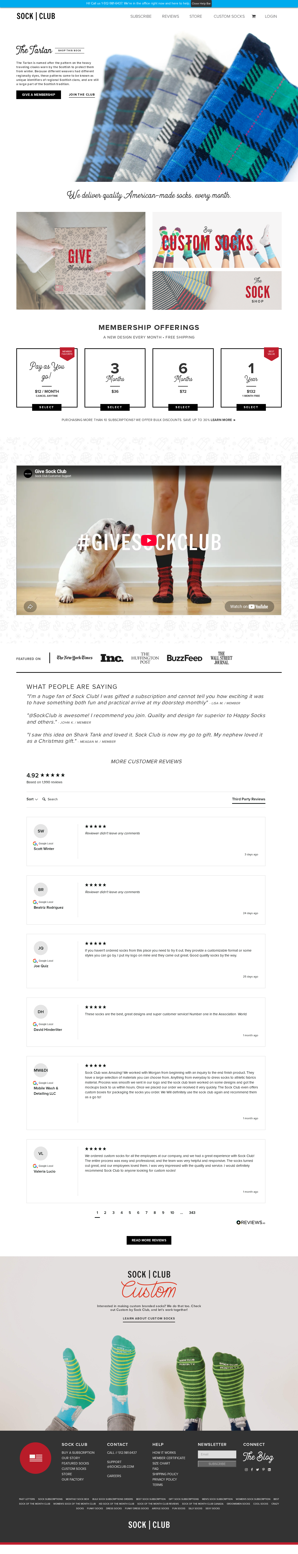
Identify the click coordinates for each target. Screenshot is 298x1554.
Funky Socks (95, 1508)
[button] (97, 1213)
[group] (51, 775)
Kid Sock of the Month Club (116, 1503)
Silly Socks (195, 1508)
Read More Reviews (149, 1240)
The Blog (258, 1458)
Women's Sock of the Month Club (74, 1503)
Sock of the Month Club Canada (203, 1503)
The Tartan (48, 51)
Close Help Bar (201, 3)
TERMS (157, 1485)
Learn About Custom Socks (149, 1318)
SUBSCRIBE (141, 16)
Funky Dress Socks (137, 1508)
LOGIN (271, 16)
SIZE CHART (161, 1463)
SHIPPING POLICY (165, 1474)
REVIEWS (170, 16)
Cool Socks (260, 1503)
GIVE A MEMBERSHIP (38, 95)
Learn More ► (223, 420)
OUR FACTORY (73, 1479)
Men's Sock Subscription (217, 1499)
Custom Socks (149, 1284)
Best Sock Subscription (151, 1499)
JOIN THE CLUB (82, 95)
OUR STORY (71, 1458)
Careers (114, 1476)
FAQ (155, 1469)
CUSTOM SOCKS (229, 16)
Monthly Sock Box (77, 1499)
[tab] (248, 800)
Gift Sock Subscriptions (184, 1499)
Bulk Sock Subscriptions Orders (112, 1499)
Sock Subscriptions (50, 1499)
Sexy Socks (213, 1508)
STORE (196, 16)
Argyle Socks (160, 1508)
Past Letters (27, 1499)
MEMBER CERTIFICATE (168, 1458)
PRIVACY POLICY (164, 1479)
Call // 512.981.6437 (122, 1453)
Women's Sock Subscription (253, 1499)
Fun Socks (178, 1508)
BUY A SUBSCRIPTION (78, 1453)
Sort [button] (30, 799)
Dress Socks (114, 1508)
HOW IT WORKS (164, 1453)
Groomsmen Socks (238, 1503)
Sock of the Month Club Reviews (158, 1503)
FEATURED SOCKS (75, 1463)
